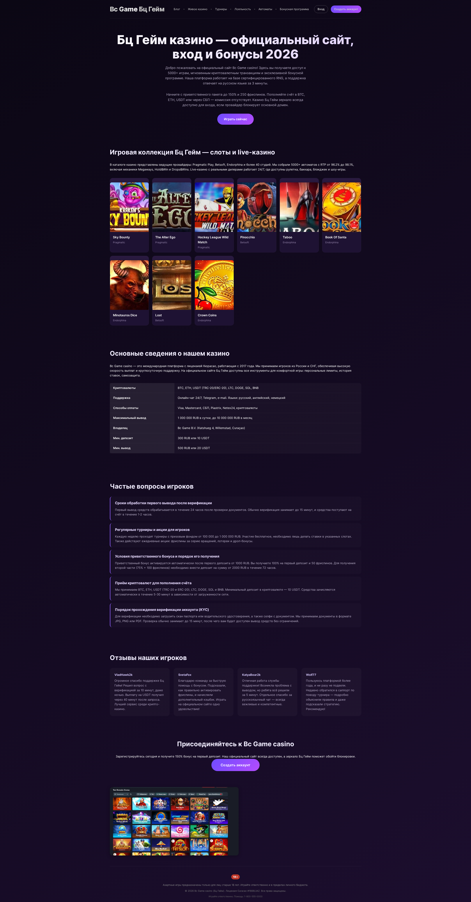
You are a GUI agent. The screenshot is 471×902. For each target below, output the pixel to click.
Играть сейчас (235, 119)
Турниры (221, 9)
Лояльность (243, 9)
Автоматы (265, 9)
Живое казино (197, 9)
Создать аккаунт (346, 9)
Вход (321, 9)
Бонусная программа (294, 9)
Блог (177, 9)
